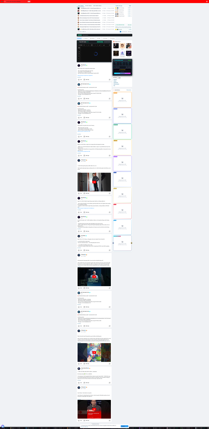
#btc (89, 151)
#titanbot (115, 79)
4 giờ (81, 161)
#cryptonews (86, 75)
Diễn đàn (84, 31)
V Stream (83, 159)
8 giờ (81, 388)
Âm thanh (105, 38)
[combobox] (17, 1)
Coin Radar (83, 235)
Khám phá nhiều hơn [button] (84, 426)
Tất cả (80, 38)
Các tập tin (113, 38)
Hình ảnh (92, 38)
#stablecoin (92, 208)
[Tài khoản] (207, 1)
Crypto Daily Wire (84, 368)
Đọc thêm (79, 77)
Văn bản (86, 38)
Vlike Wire (83, 121)
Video (99, 38)
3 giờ (81, 104)
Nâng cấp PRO (122, 73)
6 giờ (81, 293)
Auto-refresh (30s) (124, 31)
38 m (82, 66)
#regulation (90, 75)
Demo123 (120, 29)
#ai (89, 208)
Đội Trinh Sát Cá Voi (85, 102)
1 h (81, 85)
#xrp (89, 131)
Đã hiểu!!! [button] (123, 426)
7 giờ (81, 312)
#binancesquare (80, 75)
